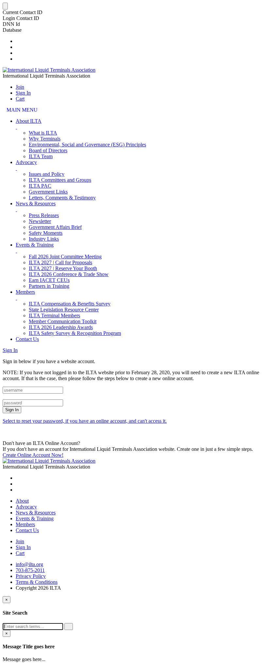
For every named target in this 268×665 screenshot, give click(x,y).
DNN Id (11, 24)
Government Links (48, 191)
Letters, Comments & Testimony (62, 197)
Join (20, 87)
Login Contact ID (21, 18)
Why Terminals (44, 138)
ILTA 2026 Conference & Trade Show (69, 274)
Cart (20, 99)
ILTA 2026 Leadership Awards (61, 327)
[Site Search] (18, 41)
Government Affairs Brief (55, 227)
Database (12, 30)
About (22, 501)
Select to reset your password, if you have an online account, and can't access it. (85, 421)
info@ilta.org (29, 564)
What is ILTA (43, 133)
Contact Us (27, 339)
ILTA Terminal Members (54, 315)
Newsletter (40, 221)
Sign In (23, 93)
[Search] (68, 626)
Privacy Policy (31, 576)
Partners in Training (49, 286)
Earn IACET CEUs (49, 280)
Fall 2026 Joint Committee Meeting (65, 256)
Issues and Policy (46, 174)
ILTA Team (41, 156)
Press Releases (44, 215)
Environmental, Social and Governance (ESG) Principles (87, 144)
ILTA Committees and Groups (60, 180)
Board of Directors (48, 150)
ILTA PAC (40, 186)
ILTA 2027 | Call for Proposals (60, 262)
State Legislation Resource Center (64, 309)
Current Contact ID (22, 12)
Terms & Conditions (37, 582)
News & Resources (36, 203)
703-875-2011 (30, 570)
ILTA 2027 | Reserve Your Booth (63, 268)
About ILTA (29, 121)
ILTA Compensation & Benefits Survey (69, 303)
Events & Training (35, 245)
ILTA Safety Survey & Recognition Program (75, 333)
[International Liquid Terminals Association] (49, 70)
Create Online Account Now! (33, 455)
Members (25, 292)
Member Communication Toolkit (62, 321)
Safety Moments (45, 233)
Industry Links (44, 239)
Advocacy (26, 162)
